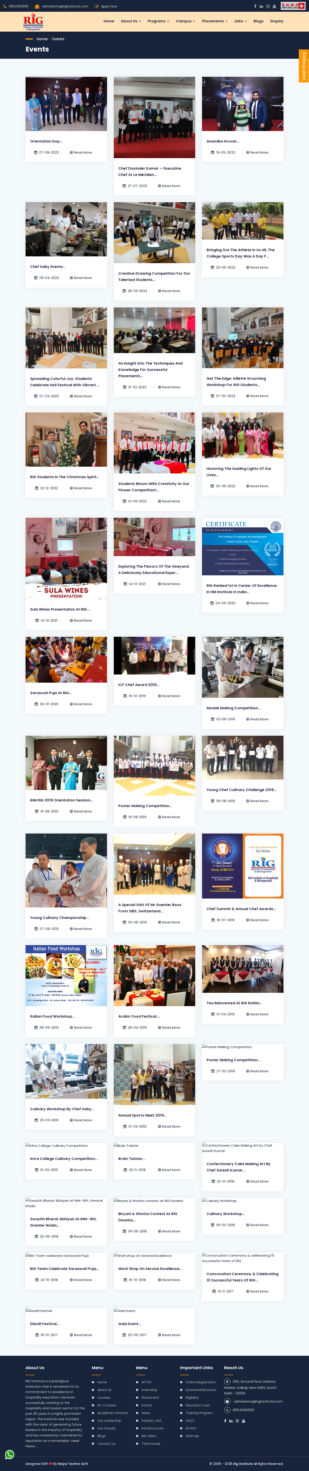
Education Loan (198, 1405)
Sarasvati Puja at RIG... (51, 693)
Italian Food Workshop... (52, 1016)
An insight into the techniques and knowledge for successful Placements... (150, 370)
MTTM (146, 1382)
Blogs (259, 21)
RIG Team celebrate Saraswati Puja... (64, 1268)
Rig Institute (243, 1464)
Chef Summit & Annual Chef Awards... (241, 908)
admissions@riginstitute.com (65, 6)
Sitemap (192, 1436)
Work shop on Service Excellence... (150, 1268)
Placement (150, 1397)
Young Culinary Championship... (59, 917)
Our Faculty (106, 1428)
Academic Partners (112, 1413)
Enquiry (276, 21)
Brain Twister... (131, 1158)
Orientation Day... (46, 141)
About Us (104, 1390)
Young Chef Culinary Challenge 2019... (241, 789)
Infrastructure (153, 1428)
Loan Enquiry (304, 66)
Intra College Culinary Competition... (64, 1158)
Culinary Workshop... (226, 1213)
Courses (103, 1397)
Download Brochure (201, 1390)
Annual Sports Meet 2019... (142, 1115)
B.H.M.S (191, 1428)
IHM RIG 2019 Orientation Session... (61, 800)
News (146, 1413)
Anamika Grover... (223, 141)
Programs (157, 21)
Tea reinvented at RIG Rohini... (234, 1003)
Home (109, 21)
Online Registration (201, 1382)
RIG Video (149, 1436)
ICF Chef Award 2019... (138, 684)
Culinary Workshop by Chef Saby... (62, 1109)
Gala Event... (129, 1323)
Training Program (199, 1413)
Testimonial (151, 1443)
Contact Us (106, 1443)
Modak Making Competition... (234, 708)
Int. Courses (106, 1405)
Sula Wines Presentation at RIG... (60, 609)
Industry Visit (152, 1420)
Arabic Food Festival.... (139, 1016)
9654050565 (19, 6)
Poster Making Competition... (145, 805)
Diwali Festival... (44, 1323)
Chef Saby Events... (47, 266)
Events (58, 39)
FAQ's (190, 1420)
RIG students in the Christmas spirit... (64, 477)
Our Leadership (109, 1420)
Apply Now (109, 6)
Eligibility (192, 1397)
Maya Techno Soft (73, 1464)
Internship (149, 1390)
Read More (83, 152)
